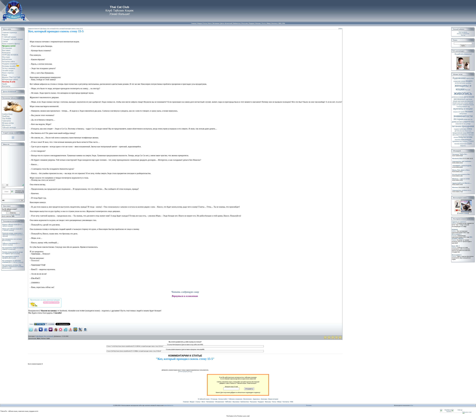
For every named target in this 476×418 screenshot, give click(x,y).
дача (466, 97)
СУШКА (471, 141)
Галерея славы (463, 213)
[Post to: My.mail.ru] (75, 329)
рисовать (460, 122)
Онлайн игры (7, 70)
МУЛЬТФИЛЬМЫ (460, 83)
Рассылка (253, 401)
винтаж (470, 133)
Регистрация (183, 371)
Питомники (7, 48)
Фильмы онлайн (9, 66)
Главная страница (9, 32)
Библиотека (7, 59)
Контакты (6, 86)
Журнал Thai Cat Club (11, 77)
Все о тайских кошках (12, 229)
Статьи (5, 41)
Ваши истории (273, 399)
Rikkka (454, 223)
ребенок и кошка (457, 97)
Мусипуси (6, 125)
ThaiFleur (6, 116)
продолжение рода (459, 133)
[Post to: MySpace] (40, 329)
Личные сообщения (463, 33)
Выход (463, 35)
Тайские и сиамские (235, 399)
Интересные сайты (10, 79)
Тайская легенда (9, 127)
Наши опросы (8, 73)
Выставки (6, 50)
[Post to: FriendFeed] (45, 329)
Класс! (32, 324)
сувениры (463, 129)
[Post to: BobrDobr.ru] (55, 329)
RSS (291, 401)
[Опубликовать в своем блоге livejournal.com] (49, 324)
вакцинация (466, 139)
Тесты (274, 401)
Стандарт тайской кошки (12, 39)
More (340, 28)
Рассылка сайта (8, 61)
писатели (463, 144)
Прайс (4, 84)
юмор (469, 129)
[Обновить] (23, 184)
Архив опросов (15, 214)
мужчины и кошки (463, 108)
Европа (463, 146)
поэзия (469, 111)
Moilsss (454, 231)
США (469, 143)
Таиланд (459, 106)
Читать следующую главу (185, 292)
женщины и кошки (463, 87)
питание (456, 126)
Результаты (5, 214)
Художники (459, 78)
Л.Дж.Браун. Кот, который (47, 28)
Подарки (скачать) (9, 64)
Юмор (4, 75)
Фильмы (268, 401)
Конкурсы (6, 52)
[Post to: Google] (35, 329)
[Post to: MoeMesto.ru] (65, 329)
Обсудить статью (51, 302)
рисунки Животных (465, 131)
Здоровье (256, 399)
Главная (30, 28)
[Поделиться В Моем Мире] (39, 324)
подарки (456, 129)
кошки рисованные (464, 98)
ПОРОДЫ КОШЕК (10, 55)
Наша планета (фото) (11, 44)
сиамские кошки (459, 81)
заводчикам (463, 113)
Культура (12, 258)
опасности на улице (463, 124)
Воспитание (6, 240)
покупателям (465, 137)
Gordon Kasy (7, 114)
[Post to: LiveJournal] (80, 329)
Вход (189, 371)
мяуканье (458, 139)
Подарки (261, 401)
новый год (466, 106)
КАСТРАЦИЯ (464, 141)
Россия (467, 90)
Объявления (219, 401)
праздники (467, 126)
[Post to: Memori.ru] (60, 329)
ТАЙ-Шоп (228, 401)
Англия (456, 144)
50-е (472, 122)
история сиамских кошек (465, 105)
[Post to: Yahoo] (50, 329)
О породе (214, 399)
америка (468, 83)
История (458, 119)
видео (469, 81)
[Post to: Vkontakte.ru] (85, 329)
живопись (463, 93)
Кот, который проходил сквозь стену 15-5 (70, 28)
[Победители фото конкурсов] (463, 211)
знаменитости (463, 116)
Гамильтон (6, 121)
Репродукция (11, 249)
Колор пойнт (223, 399)
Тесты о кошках (8, 68)
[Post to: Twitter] (30, 329)
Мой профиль (463, 32)
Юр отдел (6, 57)
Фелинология (7, 268)
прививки (455, 141)
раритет (467, 122)
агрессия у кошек (462, 103)
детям (457, 131)
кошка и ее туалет (459, 112)
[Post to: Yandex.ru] (70, 329)
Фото (203, 401)
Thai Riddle (6, 118)
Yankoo (454, 240)
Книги (36, 28)
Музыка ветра (8, 123)
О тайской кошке (9, 37)
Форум (5, 35)
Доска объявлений (9, 91)
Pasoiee (454, 235)
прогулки (470, 78)
